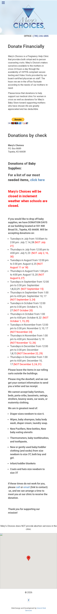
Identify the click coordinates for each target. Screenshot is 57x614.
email (26, 487)
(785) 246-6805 (41, 36)
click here (37, 180)
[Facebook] (28, 600)
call (18, 487)
